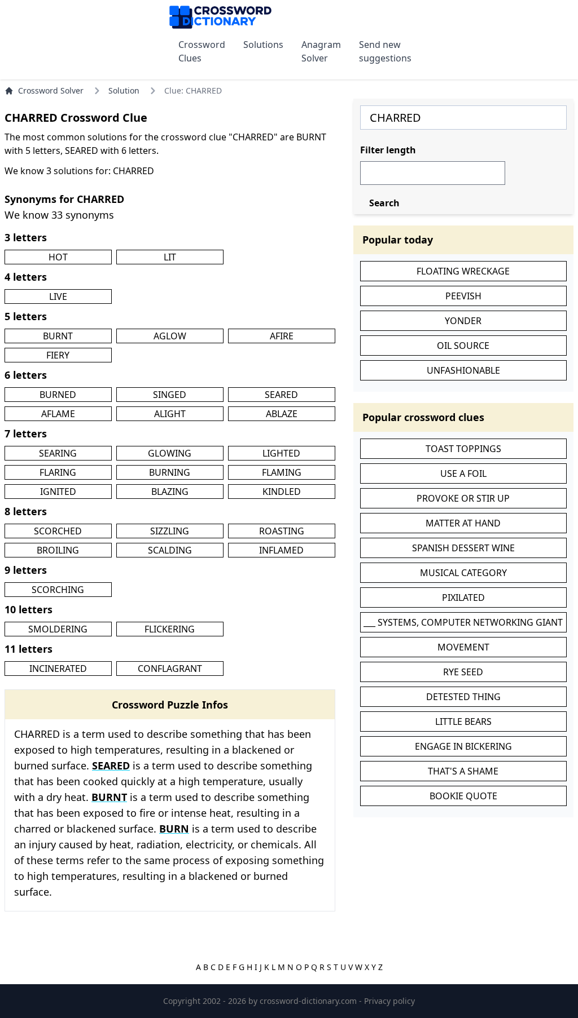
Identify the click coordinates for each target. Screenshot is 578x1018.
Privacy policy (389, 1000)
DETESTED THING (463, 697)
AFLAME (58, 414)
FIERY (57, 355)
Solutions (263, 44)
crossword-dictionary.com (309, 1000)
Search (384, 203)
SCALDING (170, 550)
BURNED (58, 394)
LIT (170, 257)
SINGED (169, 394)
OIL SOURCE (463, 345)
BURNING (169, 472)
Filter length (388, 150)
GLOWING (169, 453)
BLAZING (170, 491)
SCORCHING (58, 589)
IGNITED (58, 491)
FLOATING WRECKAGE (463, 271)
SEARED (281, 394)
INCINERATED (58, 668)
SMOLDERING (57, 629)
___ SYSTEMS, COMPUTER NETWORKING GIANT (463, 622)
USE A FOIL (463, 473)
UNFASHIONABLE (463, 370)
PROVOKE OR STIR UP (463, 498)
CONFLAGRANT (170, 668)
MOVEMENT (463, 647)
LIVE (58, 296)
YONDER (463, 321)
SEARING (58, 453)
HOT (58, 257)
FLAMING (281, 472)
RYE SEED (463, 672)
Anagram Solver (321, 51)
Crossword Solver (51, 90)
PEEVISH (463, 296)
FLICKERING (169, 629)
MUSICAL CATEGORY (463, 572)
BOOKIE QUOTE (463, 796)
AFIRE (282, 336)
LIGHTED (281, 453)
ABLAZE (281, 414)
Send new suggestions (385, 51)
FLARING (58, 472)
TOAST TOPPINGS (463, 448)
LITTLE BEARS (463, 721)
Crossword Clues (201, 51)
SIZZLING (169, 531)
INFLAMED (281, 550)
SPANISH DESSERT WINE (463, 548)
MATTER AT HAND (463, 523)
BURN (174, 828)
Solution (123, 90)
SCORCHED (58, 531)
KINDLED (281, 491)
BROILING (58, 550)
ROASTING (281, 531)
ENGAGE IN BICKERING (463, 746)
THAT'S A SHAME (463, 771)
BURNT (58, 336)
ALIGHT (170, 414)
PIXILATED (463, 597)
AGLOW (170, 336)
